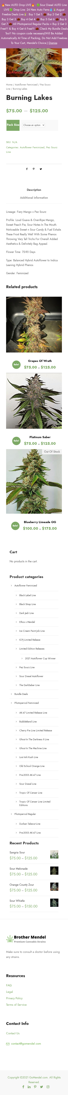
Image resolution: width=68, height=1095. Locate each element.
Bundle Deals (21, 694)
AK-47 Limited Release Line (33, 712)
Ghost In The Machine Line (33, 748)
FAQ (9, 985)
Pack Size (13, 125)
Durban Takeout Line (29, 824)
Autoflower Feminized (26, 84)
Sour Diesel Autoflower (31, 676)
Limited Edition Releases (31, 648)
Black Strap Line (27, 604)
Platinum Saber (40, 437)
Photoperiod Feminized (26, 703)
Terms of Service (16, 1005)
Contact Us (13, 1033)
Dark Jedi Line (26, 613)
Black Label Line (27, 595)
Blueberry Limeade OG (40, 522)
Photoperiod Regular (25, 814)
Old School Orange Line (31, 766)
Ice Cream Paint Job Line (32, 631)
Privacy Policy (14, 998)
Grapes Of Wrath (40, 361)
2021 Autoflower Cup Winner (40, 658)
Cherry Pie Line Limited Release (35, 730)
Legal (9, 992)
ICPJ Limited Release (29, 640)
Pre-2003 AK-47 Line (30, 775)
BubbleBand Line (28, 721)
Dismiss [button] (53, 43)
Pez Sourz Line (27, 667)
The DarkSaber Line (29, 685)
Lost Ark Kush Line (28, 757)
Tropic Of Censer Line (30, 792)
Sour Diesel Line (27, 784)
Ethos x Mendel (27, 622)
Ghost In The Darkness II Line (34, 739)
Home (9, 84)
